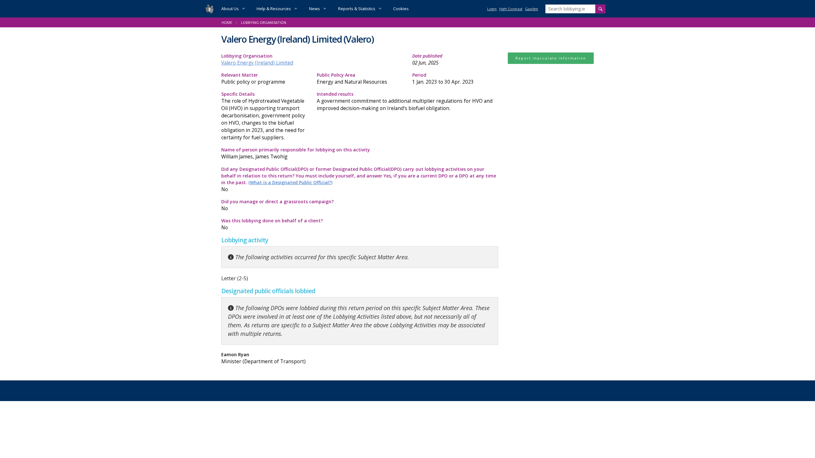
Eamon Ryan (263, 358)
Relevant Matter (253, 78)
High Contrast (510, 8)
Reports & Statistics (356, 8)
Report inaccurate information (550, 58)
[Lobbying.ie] (209, 8)
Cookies (401, 8)
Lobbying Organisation (257, 59)
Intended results (405, 101)
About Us (230, 8)
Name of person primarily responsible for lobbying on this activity (295, 153)
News (314, 8)
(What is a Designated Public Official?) (290, 182)
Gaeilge (531, 8)
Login (492, 8)
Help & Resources (274, 8)
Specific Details (263, 116)
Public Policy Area (352, 78)
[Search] (600, 8)
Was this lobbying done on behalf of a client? (272, 224)
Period (443, 78)
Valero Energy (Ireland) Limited (257, 62)
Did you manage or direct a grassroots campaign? (277, 205)
